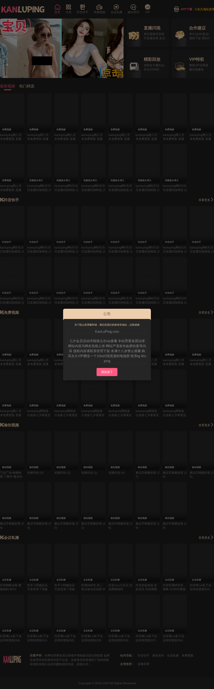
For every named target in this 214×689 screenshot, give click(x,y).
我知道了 (107, 372)
